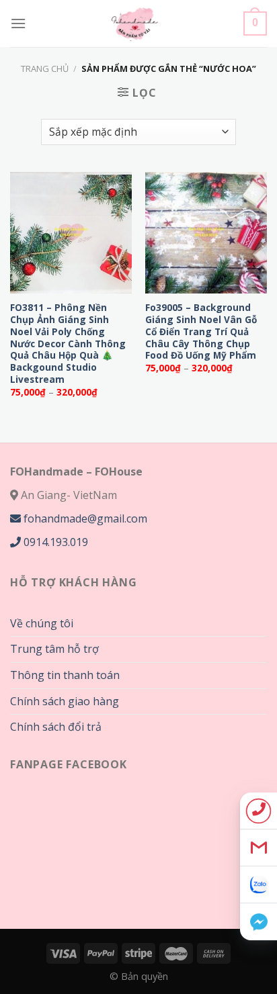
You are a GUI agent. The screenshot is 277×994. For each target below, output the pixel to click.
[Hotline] (258, 811)
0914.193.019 (54, 542)
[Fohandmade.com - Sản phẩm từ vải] (134, 23)
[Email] (258, 847)
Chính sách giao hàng (64, 701)
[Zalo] (258, 884)
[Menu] (18, 23)
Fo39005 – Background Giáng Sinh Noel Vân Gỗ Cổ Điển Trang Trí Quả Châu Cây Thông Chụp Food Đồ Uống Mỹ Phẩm (201, 331)
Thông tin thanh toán (65, 675)
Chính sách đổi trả (56, 726)
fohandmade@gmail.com (84, 518)
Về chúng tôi (41, 623)
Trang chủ (45, 68)
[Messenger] (258, 921)
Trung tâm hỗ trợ (54, 648)
